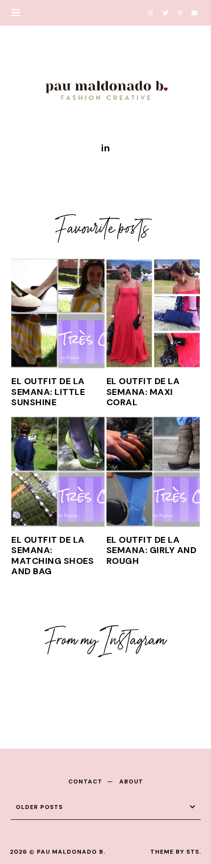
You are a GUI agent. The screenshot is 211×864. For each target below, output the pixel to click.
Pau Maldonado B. (71, 852)
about (131, 781)
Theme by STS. (175, 852)
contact (85, 781)
